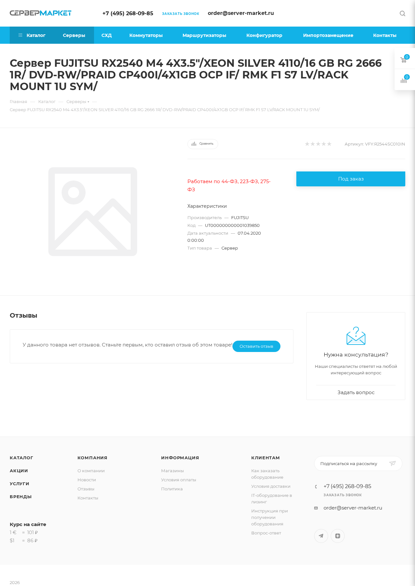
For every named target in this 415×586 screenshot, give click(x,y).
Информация (180, 457)
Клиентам (265, 457)
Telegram (321, 536)
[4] (323, 144)
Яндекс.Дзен (338, 536)
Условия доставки (270, 486)
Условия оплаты (178, 479)
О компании (91, 470)
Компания (92, 457)
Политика (172, 488)
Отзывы (85, 488)
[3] (318, 144)
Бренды (21, 496)
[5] (329, 144)
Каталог (21, 457)
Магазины (172, 470)
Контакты (87, 497)
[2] (312, 144)
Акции (19, 470)
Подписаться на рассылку (348, 463)
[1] (307, 144)
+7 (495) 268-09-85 (127, 13)
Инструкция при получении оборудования (269, 517)
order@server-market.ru (241, 13)
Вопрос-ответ (266, 532)
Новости (86, 479)
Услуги (20, 483)
